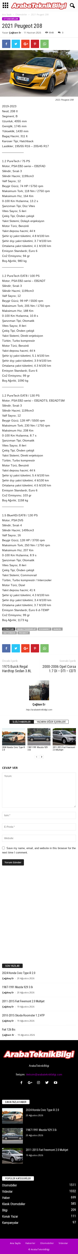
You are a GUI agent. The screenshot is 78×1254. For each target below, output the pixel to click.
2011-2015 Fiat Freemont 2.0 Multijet (64, 748)
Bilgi (4, 1210)
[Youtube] (56, 1083)
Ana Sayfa (6, 14)
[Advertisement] (39, 916)
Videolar (7, 1192)
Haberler (30, 1243)
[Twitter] (48, 1083)
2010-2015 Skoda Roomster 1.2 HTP (23, 1015)
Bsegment (44, 629)
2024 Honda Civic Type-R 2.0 (13, 748)
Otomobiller (21, 14)
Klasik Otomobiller (13, 1204)
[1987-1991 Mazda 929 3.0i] (39, 736)
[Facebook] (22, 1083)
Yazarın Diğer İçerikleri (51, 721)
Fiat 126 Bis (8, 1029)
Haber (6, 1198)
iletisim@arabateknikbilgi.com (44, 1074)
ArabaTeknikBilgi (26, 629)
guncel (57, 629)
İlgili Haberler (22, 721)
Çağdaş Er (8, 978)
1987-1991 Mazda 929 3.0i (37, 748)
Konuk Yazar (10, 1216)
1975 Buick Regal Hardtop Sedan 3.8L (16, 668)
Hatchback (9, 632)
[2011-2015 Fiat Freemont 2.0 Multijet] (64, 736)
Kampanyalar (10, 1223)
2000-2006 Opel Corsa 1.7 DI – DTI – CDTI (59, 668)
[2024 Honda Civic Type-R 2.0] (13, 736)
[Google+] (31, 1083)
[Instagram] (39, 1083)
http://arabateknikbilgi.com (39, 709)
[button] (71, 5)
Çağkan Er (15, 32)
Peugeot (23, 632)
